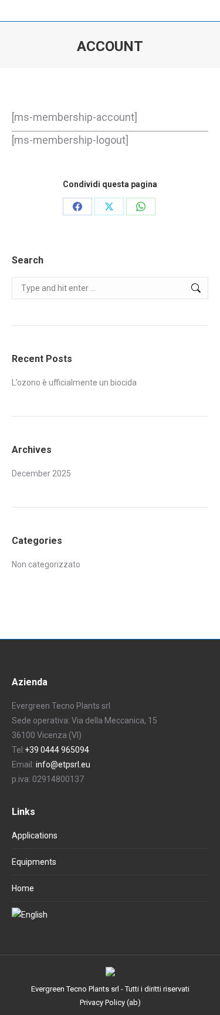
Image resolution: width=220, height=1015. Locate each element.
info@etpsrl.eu (63, 764)
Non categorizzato (46, 564)
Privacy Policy (102, 1002)
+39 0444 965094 (57, 750)
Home (23, 888)
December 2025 (41, 473)
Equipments (34, 862)
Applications (34, 835)
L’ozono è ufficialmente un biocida (74, 382)
